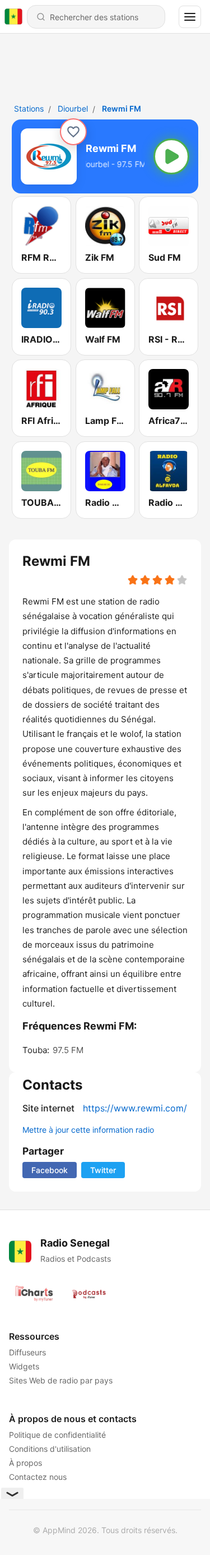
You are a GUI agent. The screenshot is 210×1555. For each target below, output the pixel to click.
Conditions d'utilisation (50, 1449)
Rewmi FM (121, 108)
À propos (25, 1463)
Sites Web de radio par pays (61, 1380)
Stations (29, 108)
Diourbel (73, 108)
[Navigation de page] (190, 17)
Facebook (49, 1170)
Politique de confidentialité (57, 1434)
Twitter (103, 1170)
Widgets (24, 1366)
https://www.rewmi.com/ (135, 1108)
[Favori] (73, 131)
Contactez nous (38, 1477)
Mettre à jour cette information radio (88, 1129)
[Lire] (171, 156)
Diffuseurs (27, 1352)
